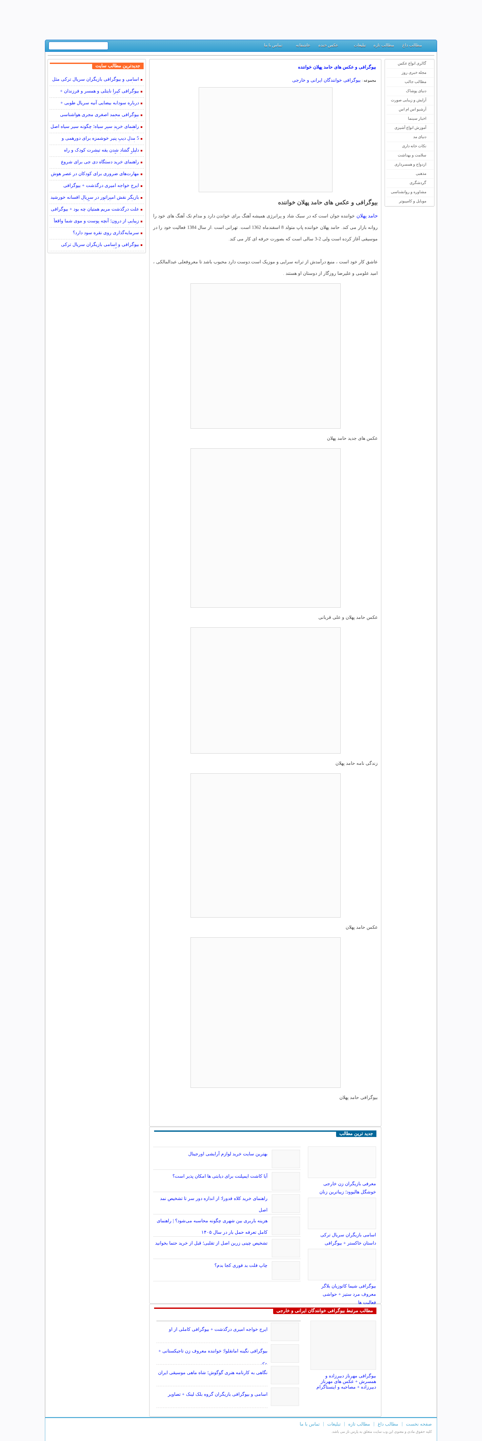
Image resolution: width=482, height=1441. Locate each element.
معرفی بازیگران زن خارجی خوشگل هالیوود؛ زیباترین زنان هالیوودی (347, 1192)
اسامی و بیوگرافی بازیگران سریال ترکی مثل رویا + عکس (95, 80)
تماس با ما (273, 45)
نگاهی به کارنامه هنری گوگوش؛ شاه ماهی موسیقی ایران (213, 1372)
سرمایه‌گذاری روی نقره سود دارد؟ (106, 232)
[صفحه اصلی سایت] (429, 47)
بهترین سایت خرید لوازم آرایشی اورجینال (228, 1153)
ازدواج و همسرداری (410, 164)
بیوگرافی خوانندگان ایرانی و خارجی (326, 80)
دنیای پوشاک (416, 91)
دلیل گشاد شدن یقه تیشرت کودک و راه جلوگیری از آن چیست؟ (101, 151)
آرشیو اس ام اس (412, 109)
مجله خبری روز (414, 72)
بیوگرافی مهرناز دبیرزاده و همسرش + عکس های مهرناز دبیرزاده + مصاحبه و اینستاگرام (346, 1381)
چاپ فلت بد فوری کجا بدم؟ (241, 1265)
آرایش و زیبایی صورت (408, 100)
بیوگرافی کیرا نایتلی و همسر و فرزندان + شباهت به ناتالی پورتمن (99, 92)
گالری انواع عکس (412, 63)
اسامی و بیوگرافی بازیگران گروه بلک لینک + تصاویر (218, 1394)
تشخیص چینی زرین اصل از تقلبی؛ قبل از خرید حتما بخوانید (211, 1243)
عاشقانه (303, 45)
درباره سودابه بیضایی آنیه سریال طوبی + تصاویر (99, 103)
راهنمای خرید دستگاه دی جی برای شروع (100, 161)
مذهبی (421, 173)
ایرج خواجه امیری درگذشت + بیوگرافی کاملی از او (218, 1329)
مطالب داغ (412, 45)
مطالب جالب (415, 81)
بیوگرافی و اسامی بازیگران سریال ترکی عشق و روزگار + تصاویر (100, 245)
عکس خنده (328, 45)
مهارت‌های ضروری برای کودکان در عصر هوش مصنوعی (95, 174)
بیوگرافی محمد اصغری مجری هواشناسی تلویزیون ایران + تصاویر (99, 115)
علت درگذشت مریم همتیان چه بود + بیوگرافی (95, 209)
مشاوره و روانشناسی (408, 192)
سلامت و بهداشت (412, 155)
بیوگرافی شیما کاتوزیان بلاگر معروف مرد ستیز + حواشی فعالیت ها (348, 1294)
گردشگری (418, 182)
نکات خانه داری (414, 146)
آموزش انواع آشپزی (410, 127)
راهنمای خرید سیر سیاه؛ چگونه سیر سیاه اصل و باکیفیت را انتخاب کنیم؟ (94, 127)
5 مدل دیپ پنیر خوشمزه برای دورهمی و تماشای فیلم (100, 139)
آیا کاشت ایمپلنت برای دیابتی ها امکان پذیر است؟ (220, 1176)
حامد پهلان (367, 215)
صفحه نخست (419, 1424)
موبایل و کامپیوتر (412, 201)
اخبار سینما (417, 118)
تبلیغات (360, 45)
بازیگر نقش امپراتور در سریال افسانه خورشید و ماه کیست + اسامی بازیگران (94, 198)
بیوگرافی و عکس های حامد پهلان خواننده (337, 67)
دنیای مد (419, 136)
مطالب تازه (383, 45)
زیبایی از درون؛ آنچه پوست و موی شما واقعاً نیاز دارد (96, 221)
